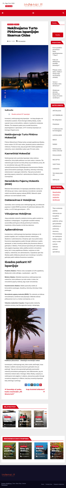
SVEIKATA (56, 169)
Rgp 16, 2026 (56, 453)
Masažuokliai (57, 192)
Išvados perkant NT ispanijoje (21, 114)
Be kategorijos (57, 120)
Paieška (54, 23)
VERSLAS (17, 24)
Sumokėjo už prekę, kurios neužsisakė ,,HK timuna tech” (13, 392)
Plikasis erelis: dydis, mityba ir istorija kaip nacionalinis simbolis (57, 73)
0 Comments (9, 456)
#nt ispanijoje (21, 41)
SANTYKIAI (56, 164)
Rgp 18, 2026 (41, 453)
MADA (55, 139)
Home (42, 484)
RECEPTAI (56, 159)
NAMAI (55, 144)
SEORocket (56, 200)
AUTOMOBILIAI (57, 115)
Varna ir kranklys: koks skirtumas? (57, 83)
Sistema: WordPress (6, 483)
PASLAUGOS (57, 155)
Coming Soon (49, 484)
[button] (63, 13)
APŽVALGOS (10, 24)
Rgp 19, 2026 (25, 453)
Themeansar (4, 485)
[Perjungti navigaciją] (33, 13)
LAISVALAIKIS (57, 135)
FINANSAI (56, 124)
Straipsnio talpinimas (59, 484)
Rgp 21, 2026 (9, 453)
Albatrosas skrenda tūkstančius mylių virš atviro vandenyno (57, 94)
